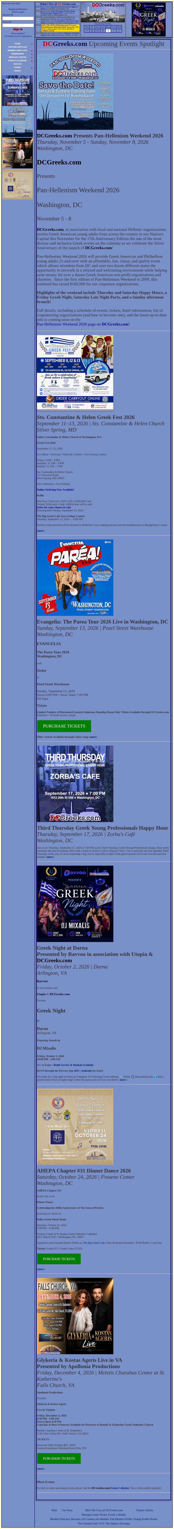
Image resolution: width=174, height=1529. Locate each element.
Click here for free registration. (18, 36)
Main (54, 1510)
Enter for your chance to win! (54, 507)
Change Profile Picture (145, 1519)
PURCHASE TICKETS (64, 726)
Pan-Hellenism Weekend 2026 (53, 27)
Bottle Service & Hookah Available (73, 1065)
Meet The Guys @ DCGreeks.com (104, 1510)
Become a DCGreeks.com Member (90, 1519)
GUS (101, 1523)
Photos (103, 1514)
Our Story (67, 1510)
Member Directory (60, 1519)
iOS (77, 1070)
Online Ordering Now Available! (55, 489)
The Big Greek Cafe (94, 1242)
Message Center (90, 1514)
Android (86, 1070)
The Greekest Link (87, 1523)
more (41, 530)
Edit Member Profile (121, 1519)
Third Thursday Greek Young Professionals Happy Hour (58, 12)
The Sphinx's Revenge (117, 1523)
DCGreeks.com (54, 136)
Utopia (41, 994)
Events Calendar (117, 1514)
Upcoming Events (103, 23)
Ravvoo (42, 981)
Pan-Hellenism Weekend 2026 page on (82, 324)
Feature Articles (144, 1510)
